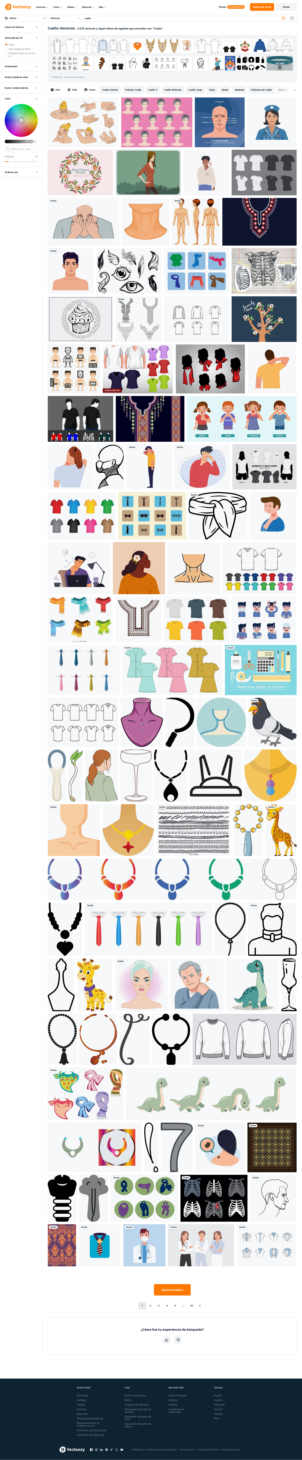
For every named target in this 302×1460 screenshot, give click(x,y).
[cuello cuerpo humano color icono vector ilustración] (194, 568)
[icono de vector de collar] (65, 929)
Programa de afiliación (137, 1404)
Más (101, 7)
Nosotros (173, 1404)
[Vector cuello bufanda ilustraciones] (144, 1198)
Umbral (9, 156)
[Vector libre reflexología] (83, 122)
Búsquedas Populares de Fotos (138, 1418)
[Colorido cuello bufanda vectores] (85, 1093)
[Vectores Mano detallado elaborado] (128, 271)
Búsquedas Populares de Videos (138, 1425)
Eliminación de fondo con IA (92, 1430)
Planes (222, 6)
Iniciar (286, 6)
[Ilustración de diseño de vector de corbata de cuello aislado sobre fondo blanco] (148, 929)
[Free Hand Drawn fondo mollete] (80, 319)
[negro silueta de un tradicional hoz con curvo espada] (180, 722)
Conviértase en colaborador (176, 1410)
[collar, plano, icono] (270, 775)
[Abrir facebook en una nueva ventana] (91, 1449)
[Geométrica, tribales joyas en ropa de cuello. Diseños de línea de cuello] (138, 619)
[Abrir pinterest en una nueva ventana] (106, 1449)
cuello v (152, 89)
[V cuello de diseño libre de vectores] (196, 319)
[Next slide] (292, 90)
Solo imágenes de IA (19, 48)
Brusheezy (82, 1395)
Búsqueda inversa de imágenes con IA (88, 1424)
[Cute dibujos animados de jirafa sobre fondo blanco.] (281, 830)
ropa (212, 89)
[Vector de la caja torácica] (213, 1198)
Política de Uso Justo (230, 1449)
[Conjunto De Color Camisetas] (259, 568)
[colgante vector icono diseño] (128, 830)
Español (218, 1400)
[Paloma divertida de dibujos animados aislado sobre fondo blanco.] (273, 722)
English (218, 1395)
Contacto (173, 1400)
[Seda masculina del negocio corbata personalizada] (84, 670)
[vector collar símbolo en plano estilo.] (170, 775)
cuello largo (195, 89)
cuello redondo (173, 89)
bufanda (239, 89)
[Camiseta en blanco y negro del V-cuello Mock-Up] (264, 172)
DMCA (128, 1400)
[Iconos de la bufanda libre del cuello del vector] (196, 271)
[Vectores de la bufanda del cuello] (210, 368)
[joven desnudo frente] (70, 271)
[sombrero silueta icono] (216, 775)
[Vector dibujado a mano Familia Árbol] (264, 319)
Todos (12, 44)
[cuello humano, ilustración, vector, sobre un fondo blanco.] (221, 722)
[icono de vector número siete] (177, 1147)
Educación (82, 1413)
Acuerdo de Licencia (135, 1395)
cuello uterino (110, 89)
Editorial (86, 7)
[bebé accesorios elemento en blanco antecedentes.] (248, 830)
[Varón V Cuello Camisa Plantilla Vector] (196, 619)
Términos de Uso (187, 1449)
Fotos (56, 7)
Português (219, 1404)
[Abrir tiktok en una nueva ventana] (111, 1449)
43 (191, 1305)
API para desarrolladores (90, 1418)
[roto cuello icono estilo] (272, 929)
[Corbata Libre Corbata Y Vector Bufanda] (267, 1245)
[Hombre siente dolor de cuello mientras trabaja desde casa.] (79, 568)
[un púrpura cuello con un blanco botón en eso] (142, 722)
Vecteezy (81, 1400)
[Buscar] (283, 18)
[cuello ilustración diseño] (74, 830)
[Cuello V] (83, 722)
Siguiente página (172, 1290)
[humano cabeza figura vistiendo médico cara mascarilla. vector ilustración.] (109, 466)
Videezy (81, 1404)
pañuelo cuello (133, 89)
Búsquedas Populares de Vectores (138, 1410)
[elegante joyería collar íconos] (172, 879)
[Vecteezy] (18, 7)
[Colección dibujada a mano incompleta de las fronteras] (194, 830)
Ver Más (279, 63)
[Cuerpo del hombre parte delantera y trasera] (196, 222)
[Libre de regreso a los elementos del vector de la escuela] (261, 670)
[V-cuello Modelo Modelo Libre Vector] (80, 419)
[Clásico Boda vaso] (136, 775)
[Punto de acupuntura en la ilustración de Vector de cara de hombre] (220, 122)
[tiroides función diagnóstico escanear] (62, 1198)
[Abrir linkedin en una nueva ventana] (101, 1449)
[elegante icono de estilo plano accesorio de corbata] (100, 1245)
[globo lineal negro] (230, 929)
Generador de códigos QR (90, 1434)
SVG (57, 89)
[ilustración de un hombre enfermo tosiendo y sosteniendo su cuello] (202, 466)
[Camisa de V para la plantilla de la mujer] (138, 368)
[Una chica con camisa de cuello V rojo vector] (148, 172)
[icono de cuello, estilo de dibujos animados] (145, 222)
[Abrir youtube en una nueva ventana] (121, 1449)
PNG (74, 89)
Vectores (41, 7)
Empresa (81, 1409)
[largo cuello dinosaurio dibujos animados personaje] (252, 984)
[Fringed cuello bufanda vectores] (80, 619)
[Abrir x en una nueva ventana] (116, 1449)
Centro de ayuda (177, 1395)
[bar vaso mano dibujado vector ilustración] (289, 984)
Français (218, 1413)
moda (225, 89)
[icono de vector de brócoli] (93, 1198)
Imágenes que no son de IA (22, 55)
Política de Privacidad (208, 1449)
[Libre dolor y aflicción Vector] (264, 619)
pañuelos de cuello (261, 89)
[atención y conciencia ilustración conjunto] (151, 1147)
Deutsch (218, 1409)
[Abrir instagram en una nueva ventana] (96, 1449)
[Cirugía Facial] (156, 122)
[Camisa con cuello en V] (82, 516)
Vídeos (70, 7)
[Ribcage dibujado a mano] (264, 271)
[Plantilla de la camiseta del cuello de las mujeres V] (264, 466)
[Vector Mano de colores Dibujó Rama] (80, 172)
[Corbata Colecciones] (152, 516)
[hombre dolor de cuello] (149, 466)
